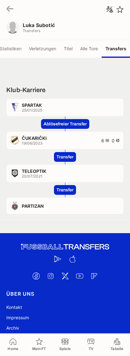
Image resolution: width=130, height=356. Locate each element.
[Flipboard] (94, 276)
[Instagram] (50, 276)
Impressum (17, 317)
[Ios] (72, 259)
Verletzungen (42, 48)
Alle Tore (89, 48)
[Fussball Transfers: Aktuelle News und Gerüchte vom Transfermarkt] (65, 246)
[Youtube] (79, 276)
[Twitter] (65, 276)
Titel (68, 48)
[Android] (57, 259)
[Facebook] (36, 276)
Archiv (12, 328)
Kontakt (14, 307)
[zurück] (10, 9)
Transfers (115, 48)
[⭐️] (120, 9)
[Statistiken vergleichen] (110, 9)
